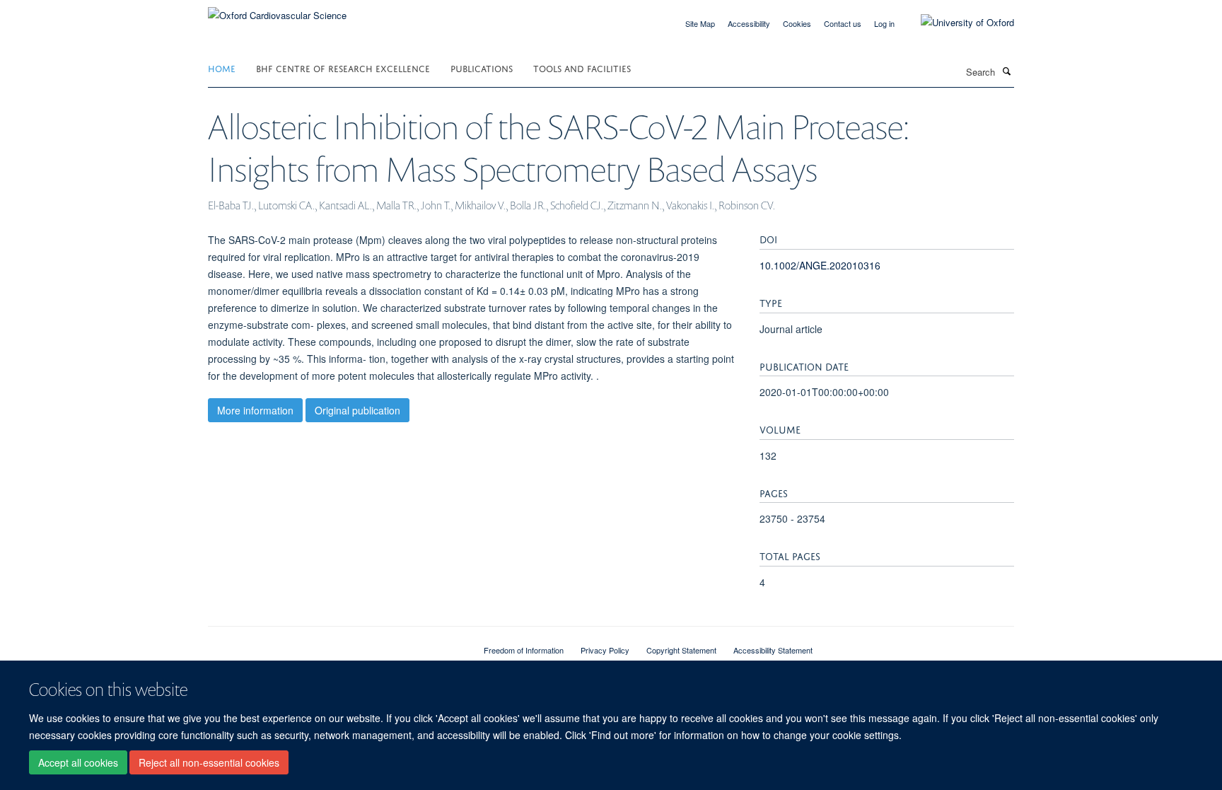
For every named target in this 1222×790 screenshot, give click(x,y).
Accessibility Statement (773, 650)
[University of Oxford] (957, 22)
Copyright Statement (681, 650)
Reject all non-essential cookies (209, 762)
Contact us (842, 23)
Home (221, 67)
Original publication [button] (357, 410)
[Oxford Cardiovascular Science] (277, 10)
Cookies (797, 23)
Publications (481, 67)
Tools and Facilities (582, 67)
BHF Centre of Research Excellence (343, 67)
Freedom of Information (524, 650)
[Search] (1006, 71)
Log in (884, 23)
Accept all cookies (78, 762)
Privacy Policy (605, 650)
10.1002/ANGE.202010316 (820, 265)
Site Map (700, 23)
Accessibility (749, 23)
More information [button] (255, 410)
